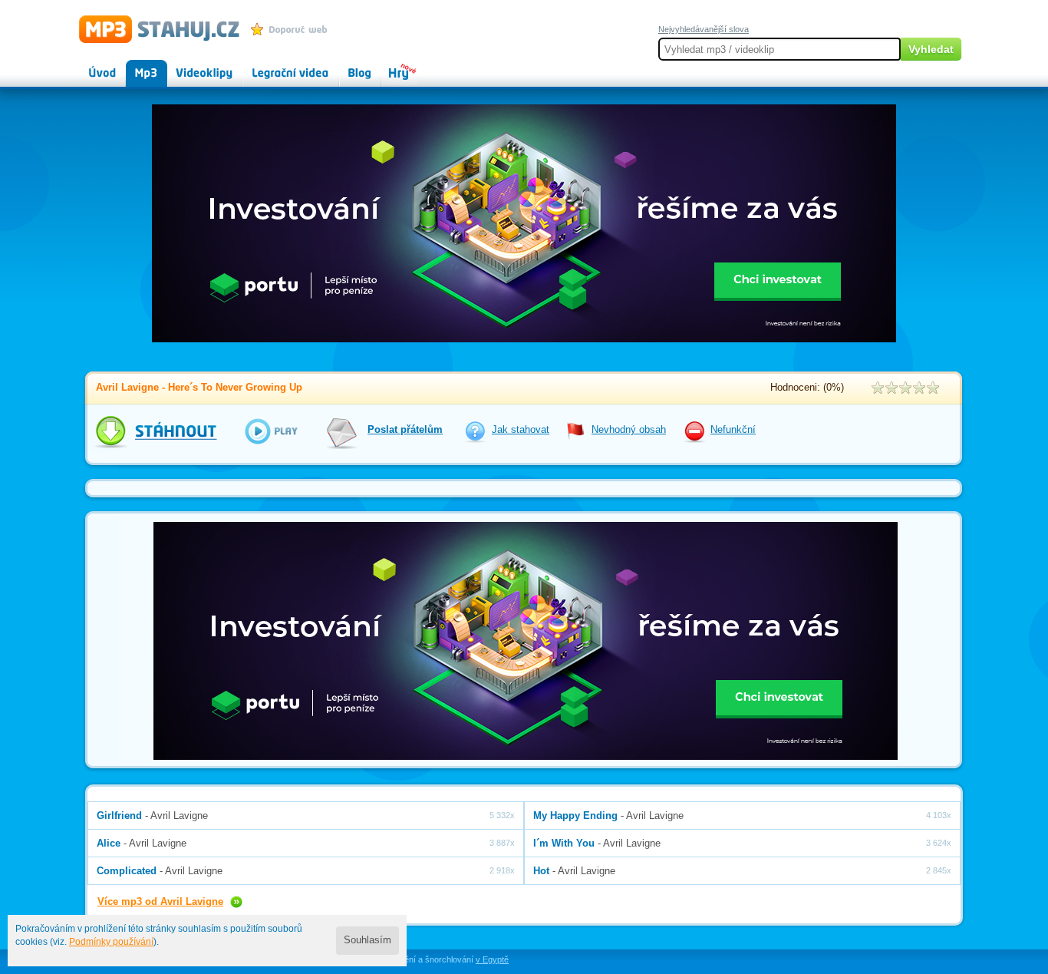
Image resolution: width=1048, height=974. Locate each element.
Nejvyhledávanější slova (703, 29)
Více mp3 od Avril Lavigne (160, 901)
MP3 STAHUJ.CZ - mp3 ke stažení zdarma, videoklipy (152, 28)
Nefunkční (733, 429)
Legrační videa (275, 66)
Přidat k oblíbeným (293, 29)
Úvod (89, 66)
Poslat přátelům (405, 429)
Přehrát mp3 (261, 431)
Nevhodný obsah (629, 429)
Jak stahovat (520, 429)
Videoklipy (190, 66)
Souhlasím (367, 940)
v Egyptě (492, 959)
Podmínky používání (111, 941)
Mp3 (135, 66)
